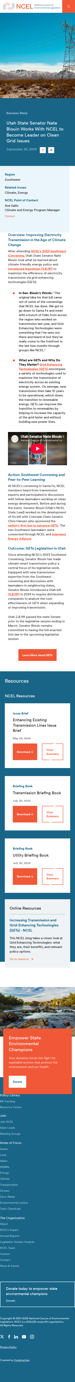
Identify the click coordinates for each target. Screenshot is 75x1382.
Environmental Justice (14, 1202)
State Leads (7, 1127)
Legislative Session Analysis (17, 1241)
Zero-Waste (7, 1196)
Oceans (5, 1190)
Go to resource (20, 959)
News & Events (9, 1265)
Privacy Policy (8, 1347)
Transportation (9, 1184)
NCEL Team (7, 1247)
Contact (10, 216)
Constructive (21, 1360)
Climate (5, 1178)
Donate (17, 1081)
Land (3, 1154)
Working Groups (10, 1133)
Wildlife (4, 1166)
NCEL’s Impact (9, 1229)
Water (4, 1160)
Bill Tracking (7, 1101)
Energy (4, 1172)
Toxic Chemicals (10, 1208)
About (4, 1223)
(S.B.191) (14, 594)
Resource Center (11, 1107)
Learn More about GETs (37, 655)
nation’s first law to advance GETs (33, 525)
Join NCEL (7, 1121)
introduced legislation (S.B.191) (30, 269)
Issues (4, 1149)
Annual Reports (9, 1235)
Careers (5, 1253)
